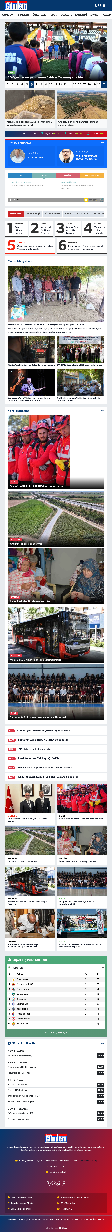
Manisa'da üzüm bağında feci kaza (99, 230)
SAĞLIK (93, 1220)
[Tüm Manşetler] (102, 261)
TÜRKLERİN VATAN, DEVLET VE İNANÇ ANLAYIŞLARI (86, 157)
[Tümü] (102, 411)
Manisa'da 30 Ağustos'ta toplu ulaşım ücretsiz (45, 767)
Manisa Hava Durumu (22, 1197)
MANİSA (44, 224)
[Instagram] (53, 1183)
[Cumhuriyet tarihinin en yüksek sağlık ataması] (30, 798)
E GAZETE (66, 15)
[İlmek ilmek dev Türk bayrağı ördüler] (82, 840)
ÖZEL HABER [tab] (52, 213)
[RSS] (64, 1183)
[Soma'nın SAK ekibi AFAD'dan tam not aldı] (82, 798)
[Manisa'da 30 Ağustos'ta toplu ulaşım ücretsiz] (30, 881)
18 (89, 84)
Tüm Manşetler (68, 1203)
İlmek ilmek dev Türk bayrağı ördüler (39, 758)
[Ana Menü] (104, 5)
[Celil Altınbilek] (17, 156)
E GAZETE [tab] (82, 213)
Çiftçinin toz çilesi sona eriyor (35, 749)
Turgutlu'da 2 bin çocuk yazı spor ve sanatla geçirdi (48, 777)
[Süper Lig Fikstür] (102, 1043)
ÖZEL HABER (40, 15)
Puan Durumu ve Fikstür (22, 1203)
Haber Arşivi (66, 1209)
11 (55, 84)
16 (79, 84)
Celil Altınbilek (35, 153)
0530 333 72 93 (57, 1166)
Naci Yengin (82, 151)
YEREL (62, 816)
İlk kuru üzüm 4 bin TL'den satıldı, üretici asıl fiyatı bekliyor (86, 247)
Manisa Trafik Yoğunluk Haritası (75, 1197)
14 (70, 84)
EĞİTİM (12, 941)
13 (65, 84)
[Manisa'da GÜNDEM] (16, 6)
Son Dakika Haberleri (21, 1209)
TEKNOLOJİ (22, 15)
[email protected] (88, 1161)
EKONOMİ (81, 15)
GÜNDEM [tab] (15, 213)
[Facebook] (48, 1183)
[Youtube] (58, 1183)
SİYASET (95, 15)
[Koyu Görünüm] (96, 5)
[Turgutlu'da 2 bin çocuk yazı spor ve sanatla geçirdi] (82, 881)
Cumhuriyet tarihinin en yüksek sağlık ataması (43, 730)
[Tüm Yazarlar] (102, 143)
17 (84, 84)
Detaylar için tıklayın (56, 1032)
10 (50, 84)
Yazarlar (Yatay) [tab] (21, 143)
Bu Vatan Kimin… (36, 158)
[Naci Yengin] (66, 156)
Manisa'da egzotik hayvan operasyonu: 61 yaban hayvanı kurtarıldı (73, 230)
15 (74, 84)
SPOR (54, 15)
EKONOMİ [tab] (99, 213)
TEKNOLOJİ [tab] (33, 213)
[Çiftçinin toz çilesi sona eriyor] (30, 840)
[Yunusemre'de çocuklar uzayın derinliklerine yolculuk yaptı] (30, 923)
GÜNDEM (7, 15)
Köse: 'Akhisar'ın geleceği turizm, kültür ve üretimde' (20, 230)
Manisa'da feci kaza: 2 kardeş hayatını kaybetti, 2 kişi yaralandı (46, 230)
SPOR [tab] (68, 213)
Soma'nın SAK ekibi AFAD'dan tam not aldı (43, 740)
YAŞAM (107, 15)
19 (94, 84)
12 (60, 84)
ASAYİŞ (69, 224)
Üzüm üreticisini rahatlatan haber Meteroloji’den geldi (35, 247)
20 (99, 84)
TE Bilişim (63, 1228)
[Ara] (99, 5)
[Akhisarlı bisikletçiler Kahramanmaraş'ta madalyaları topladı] (82, 923)
